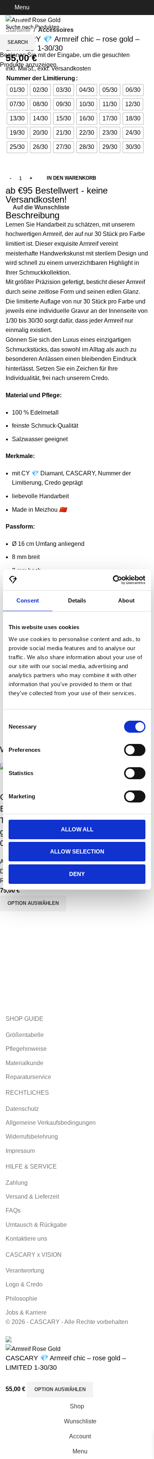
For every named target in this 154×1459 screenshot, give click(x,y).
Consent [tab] (27, 600)
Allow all (77, 829)
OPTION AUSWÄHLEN (60, 1389)
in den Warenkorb (71, 178)
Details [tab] (77, 600)
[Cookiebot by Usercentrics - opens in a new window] (112, 580)
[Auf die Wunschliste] (104, 1389)
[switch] (134, 750)
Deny (77, 874)
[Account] (145, 7)
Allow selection (77, 851)
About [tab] (126, 600)
